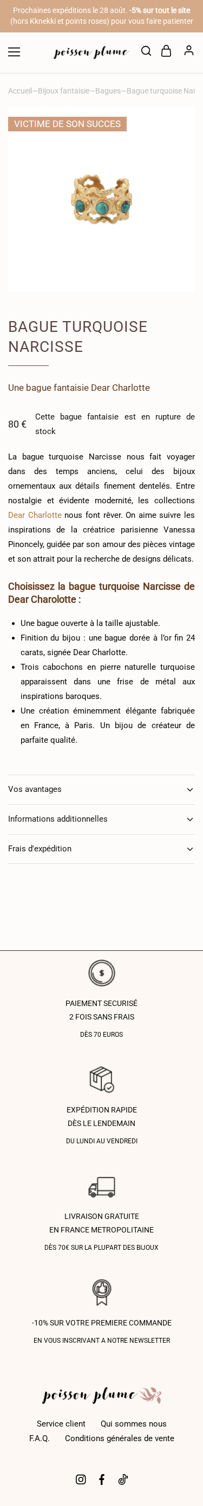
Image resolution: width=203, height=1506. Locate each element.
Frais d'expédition (39, 849)
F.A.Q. (39, 1438)
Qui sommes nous (134, 1424)
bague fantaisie (57, 387)
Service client (61, 1424)
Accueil (20, 90)
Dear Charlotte (120, 387)
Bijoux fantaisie (63, 90)
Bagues (108, 90)
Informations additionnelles (58, 819)
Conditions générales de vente (119, 1438)
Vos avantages (35, 789)
